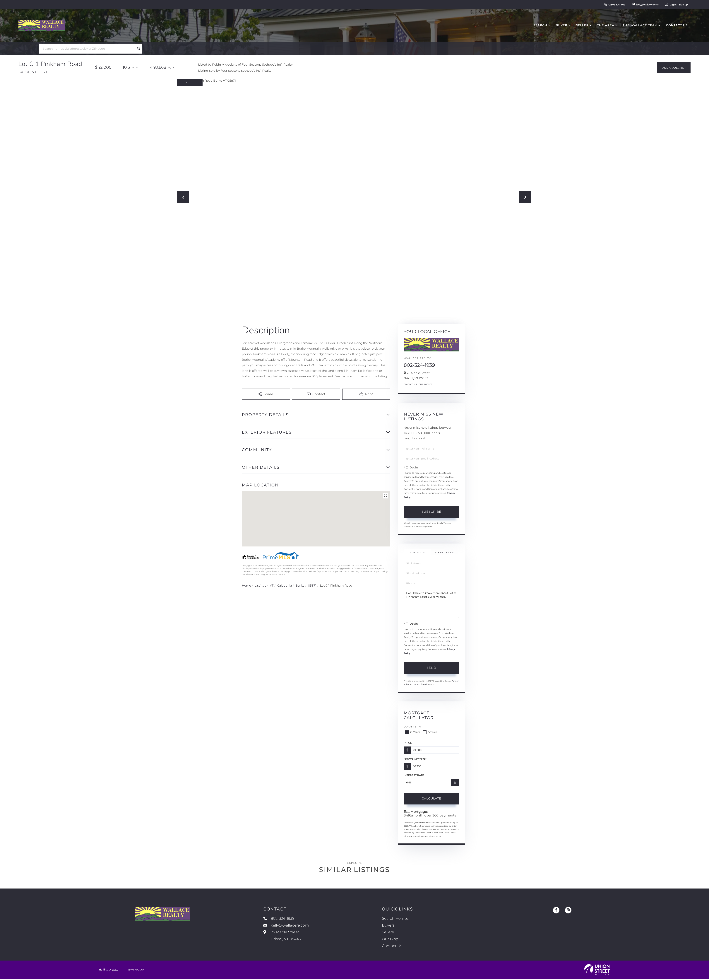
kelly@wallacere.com (647, 4)
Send (431, 667)
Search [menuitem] (540, 25)
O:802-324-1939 (617, 4)
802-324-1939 (419, 365)
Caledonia (284, 585)
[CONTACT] (674, 67)
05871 (312, 585)
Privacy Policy (135, 970)
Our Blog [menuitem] (390, 939)
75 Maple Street (285, 935)
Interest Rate (414, 775)
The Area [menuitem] (605, 25)
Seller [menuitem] (582, 25)
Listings (260, 585)
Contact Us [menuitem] (677, 25)
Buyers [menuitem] (388, 925)
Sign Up (683, 4)
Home (246, 585)
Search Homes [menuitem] (395, 918)
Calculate (431, 798)
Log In (673, 4)
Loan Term (412, 726)
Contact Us (410, 384)
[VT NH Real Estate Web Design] (597, 969)
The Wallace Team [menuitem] (640, 25)
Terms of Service (421, 684)
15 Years (432, 732)
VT (271, 585)
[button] (138, 49)
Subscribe (431, 511)
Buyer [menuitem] (561, 25)
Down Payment (415, 759)
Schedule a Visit (445, 552)
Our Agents (425, 384)
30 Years (414, 732)
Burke (300, 585)
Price (408, 742)
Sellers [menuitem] (388, 932)
